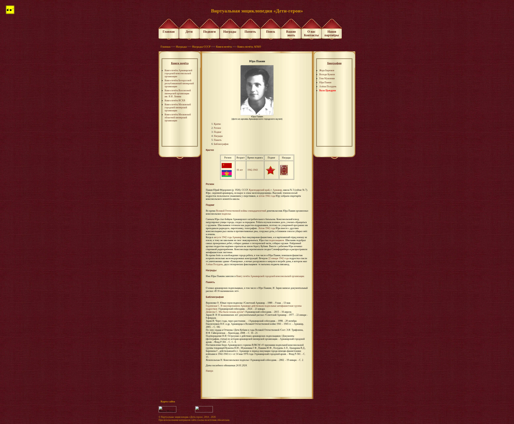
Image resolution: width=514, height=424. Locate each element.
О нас (311, 31)
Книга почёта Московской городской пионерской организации (178, 107)
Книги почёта (224, 46)
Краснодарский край (259, 190)
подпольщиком (276, 240)
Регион (217, 128)
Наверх (209, 370)
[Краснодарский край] (227, 176)
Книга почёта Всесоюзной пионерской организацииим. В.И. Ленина (178, 93)
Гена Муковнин (327, 78)
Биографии (334, 63)
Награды (229, 31)
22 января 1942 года (278, 258)
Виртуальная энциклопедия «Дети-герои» (182, 417)
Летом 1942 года (266, 228)
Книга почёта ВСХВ (175, 100)
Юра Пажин (325, 82)
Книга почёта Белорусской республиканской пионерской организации (179, 83)
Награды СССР (201, 46)
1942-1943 (252, 169)
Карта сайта (168, 401)
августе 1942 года (223, 237)
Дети (189, 31)
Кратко (217, 124)
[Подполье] (270, 173)
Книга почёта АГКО (249, 46)
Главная (169, 31)
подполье (226, 213)
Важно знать (291, 33)
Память (250, 31)
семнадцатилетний (257, 210)
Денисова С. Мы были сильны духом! (225, 311)
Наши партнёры (331, 33)
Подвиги (209, 31)
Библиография (221, 144)
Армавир (277, 190)
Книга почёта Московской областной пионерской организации (178, 117)
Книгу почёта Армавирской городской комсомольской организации (270, 276)
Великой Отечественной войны (231, 210)
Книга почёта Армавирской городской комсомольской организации (178, 73)
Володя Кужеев (327, 74)
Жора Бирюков (326, 70)
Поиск (270, 31)
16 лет (240, 169)
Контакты (311, 35)
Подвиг (217, 132)
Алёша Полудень (327, 86)
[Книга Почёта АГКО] (284, 174)
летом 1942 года (267, 196)
